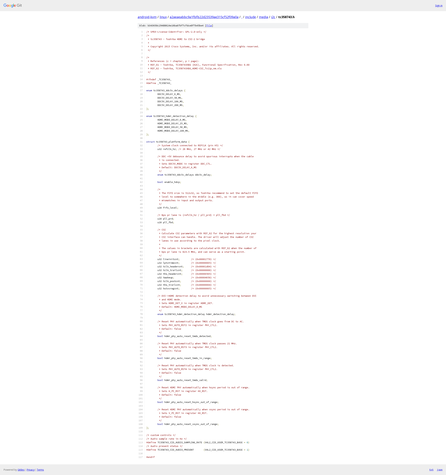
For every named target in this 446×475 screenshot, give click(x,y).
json (440, 469)
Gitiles (21, 469)
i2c (273, 17)
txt (431, 469)
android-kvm (147, 17)
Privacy (30, 469)
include (250, 17)
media (263, 17)
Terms (40, 469)
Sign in (439, 5)
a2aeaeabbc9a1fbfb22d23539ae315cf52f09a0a (204, 17)
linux (163, 17)
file (209, 25)
